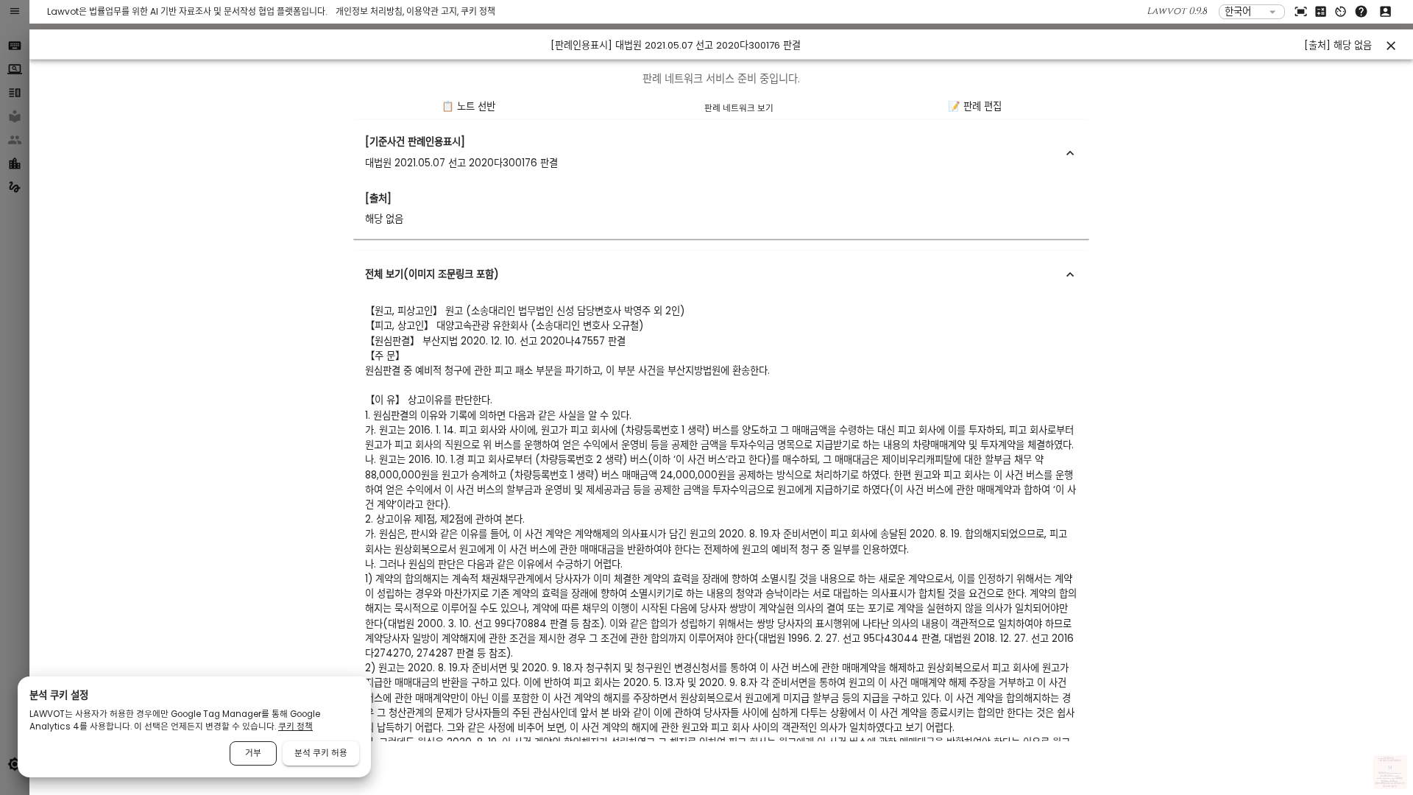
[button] (721, 152)
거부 (253, 753)
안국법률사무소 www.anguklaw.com (1389, 773)
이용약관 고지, (433, 11)
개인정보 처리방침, (371, 11)
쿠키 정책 (478, 11)
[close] (1391, 45)
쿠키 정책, (1397, 784)
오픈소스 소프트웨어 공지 (1390, 786)
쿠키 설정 (1401, 784)
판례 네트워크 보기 (738, 108)
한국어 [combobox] (1238, 11)
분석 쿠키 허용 (320, 753)
